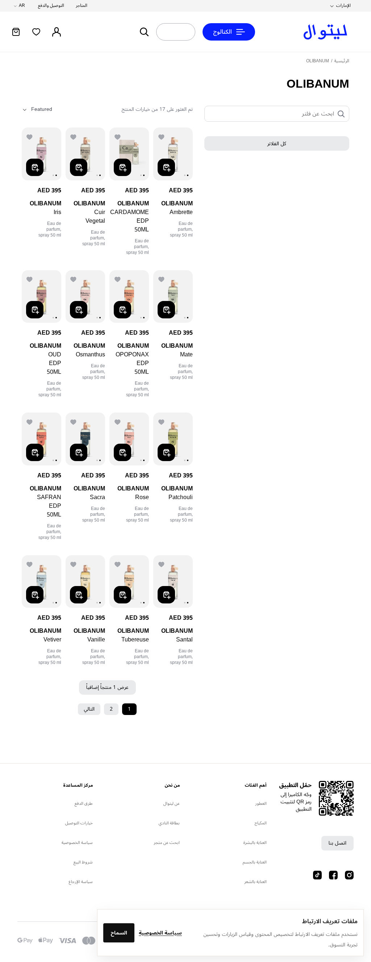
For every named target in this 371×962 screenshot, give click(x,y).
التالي (89, 709)
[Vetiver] (41, 581)
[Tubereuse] (129, 581)
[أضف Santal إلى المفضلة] (162, 564)
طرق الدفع (84, 803)
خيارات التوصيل (79, 823)
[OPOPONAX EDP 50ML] (129, 296)
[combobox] (189, 32)
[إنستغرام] (349, 875)
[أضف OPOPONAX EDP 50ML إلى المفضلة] (118, 279)
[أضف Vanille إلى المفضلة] (74, 564)
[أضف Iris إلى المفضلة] (30, 136)
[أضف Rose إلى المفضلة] (118, 421)
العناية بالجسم (255, 862)
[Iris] (41, 153)
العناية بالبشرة (255, 842)
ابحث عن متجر (167, 842)
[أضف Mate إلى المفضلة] (162, 279)
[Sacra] (85, 439)
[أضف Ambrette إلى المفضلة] (162, 136)
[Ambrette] (173, 153)
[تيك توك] (317, 875)
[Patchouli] (173, 439)
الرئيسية (341, 61)
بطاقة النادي (169, 823)
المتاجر (81, 6)
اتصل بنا (337, 843)
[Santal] (173, 581)
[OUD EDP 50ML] (41, 296)
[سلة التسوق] (16, 32)
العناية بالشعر (255, 881)
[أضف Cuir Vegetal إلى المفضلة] (74, 136)
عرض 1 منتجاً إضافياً (107, 687)
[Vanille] (85, 581)
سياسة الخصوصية (160, 933)
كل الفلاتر (276, 143)
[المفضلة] (36, 32)
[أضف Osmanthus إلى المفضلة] (74, 279)
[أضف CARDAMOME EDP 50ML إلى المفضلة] (118, 136)
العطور (261, 803)
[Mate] (173, 296)
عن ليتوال (171, 803)
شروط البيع (83, 862)
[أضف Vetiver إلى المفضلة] (30, 564)
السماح (119, 933)
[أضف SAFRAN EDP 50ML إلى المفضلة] (30, 421)
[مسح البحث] (170, 32)
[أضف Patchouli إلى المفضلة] (162, 421)
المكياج (261, 823)
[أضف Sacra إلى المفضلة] (74, 421)
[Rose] (129, 439)
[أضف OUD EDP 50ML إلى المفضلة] (30, 279)
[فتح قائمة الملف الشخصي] (56, 32)
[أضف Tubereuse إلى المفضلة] (118, 564)
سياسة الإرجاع (81, 881)
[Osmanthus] (85, 296)
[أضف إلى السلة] (166, 167)
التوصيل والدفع (51, 6)
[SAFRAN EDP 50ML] (41, 439)
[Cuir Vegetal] (85, 153)
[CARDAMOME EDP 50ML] (129, 153)
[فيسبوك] (333, 875)
